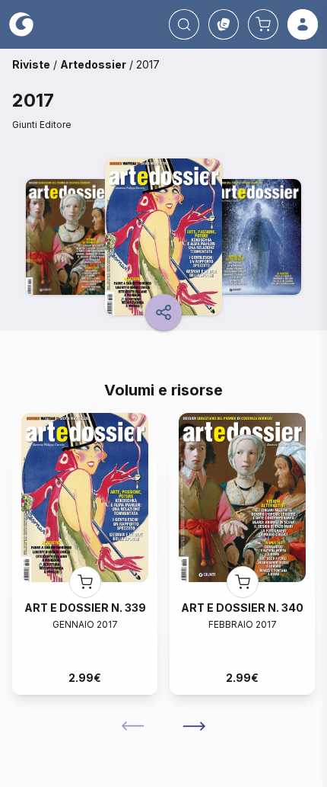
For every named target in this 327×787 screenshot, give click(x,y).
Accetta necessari (164, 724)
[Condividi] (163, 312)
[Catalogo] (223, 24)
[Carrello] (263, 24)
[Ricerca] (184, 24)
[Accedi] (302, 24)
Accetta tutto (163, 683)
